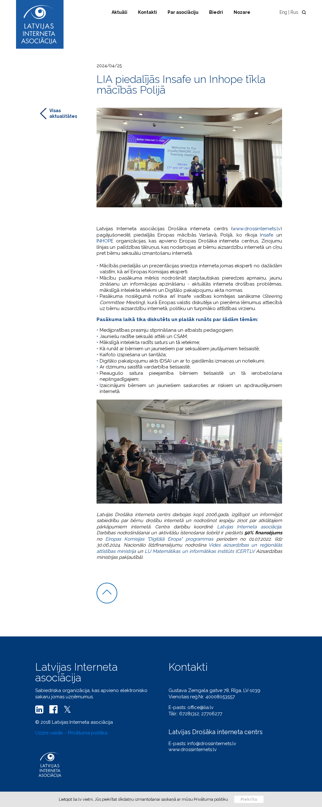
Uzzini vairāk (49, 733)
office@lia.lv (200, 707)
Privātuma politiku (211, 799)
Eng (283, 12)
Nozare (242, 12)
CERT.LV (245, 551)
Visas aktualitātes (63, 113)
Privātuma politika (88, 733)
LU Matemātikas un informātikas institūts (189, 551)
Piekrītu (249, 799)
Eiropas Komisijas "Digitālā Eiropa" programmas (159, 539)
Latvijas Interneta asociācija (249, 527)
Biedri (216, 12)
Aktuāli (119, 12)
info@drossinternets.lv (211, 743)
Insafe (266, 235)
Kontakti (147, 12)
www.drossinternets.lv (256, 229)
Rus (294, 12)
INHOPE (105, 241)
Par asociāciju (183, 12)
